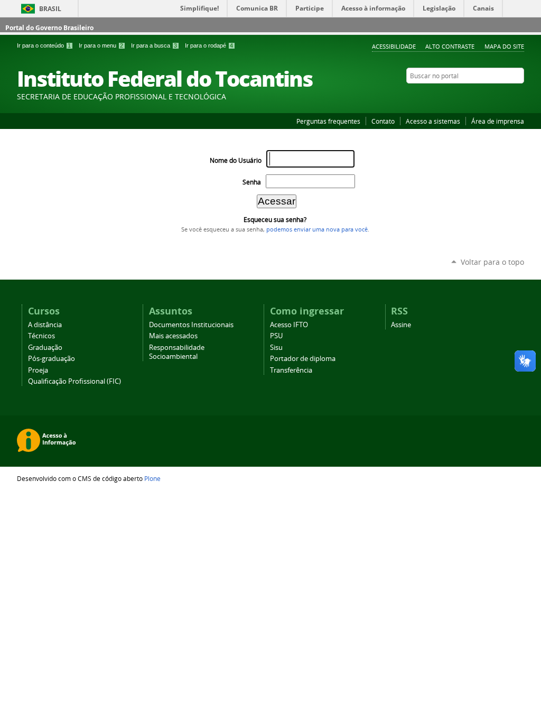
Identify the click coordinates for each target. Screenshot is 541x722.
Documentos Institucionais (191, 324)
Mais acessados (173, 335)
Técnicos (41, 335)
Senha (251, 182)
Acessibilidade (394, 46)
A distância (45, 324)
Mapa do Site (504, 46)
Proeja (38, 370)
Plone (152, 478)
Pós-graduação (51, 358)
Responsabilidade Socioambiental (176, 352)
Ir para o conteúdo (44, 45)
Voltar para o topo (492, 262)
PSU (276, 335)
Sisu (276, 347)
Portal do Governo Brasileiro (49, 27)
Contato (383, 121)
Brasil (50, 8)
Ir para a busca (154, 45)
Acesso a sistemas (433, 121)
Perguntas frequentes (328, 121)
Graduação (45, 347)
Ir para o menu (101, 45)
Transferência (291, 370)
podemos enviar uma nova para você (317, 229)
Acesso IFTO (289, 324)
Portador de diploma (302, 358)
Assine (401, 324)
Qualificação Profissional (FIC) (74, 381)
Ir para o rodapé (209, 45)
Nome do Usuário (236, 160)
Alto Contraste (449, 46)
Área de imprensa (497, 121)
